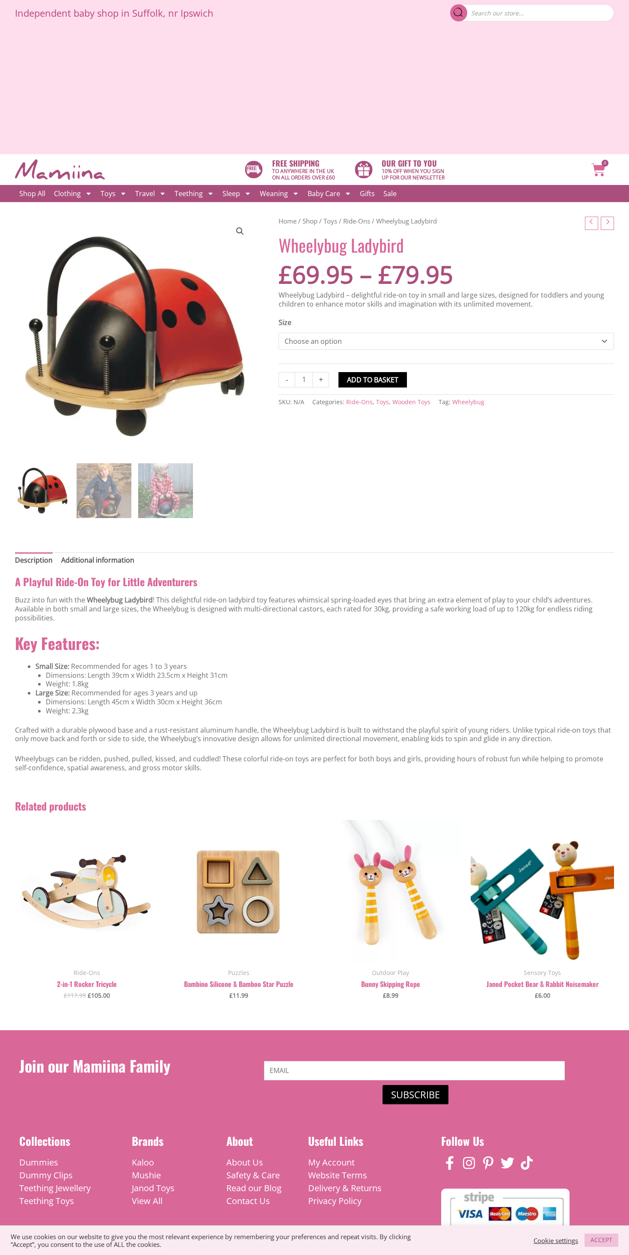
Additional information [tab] (97, 560)
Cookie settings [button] (556, 1240)
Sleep (231, 193)
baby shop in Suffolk (118, 12)
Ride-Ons (356, 221)
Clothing (67, 193)
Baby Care (324, 193)
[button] (240, 231)
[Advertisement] (314, 90)
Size (285, 322)
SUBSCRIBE (415, 1094)
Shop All (32, 193)
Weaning (274, 193)
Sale (390, 193)
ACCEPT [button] (601, 1240)
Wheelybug (468, 402)
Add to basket (372, 380)
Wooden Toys (411, 402)
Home (288, 221)
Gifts (367, 193)
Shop (310, 221)
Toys (108, 193)
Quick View (86, 954)
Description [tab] (34, 560)
